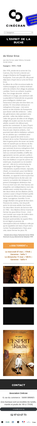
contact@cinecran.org (18, 409)
